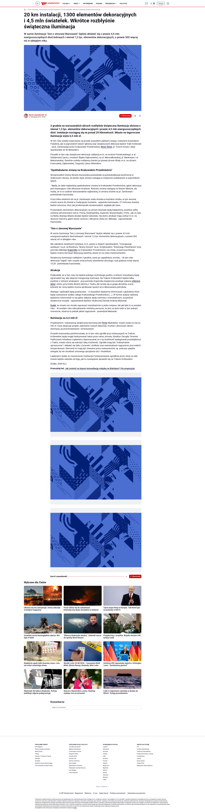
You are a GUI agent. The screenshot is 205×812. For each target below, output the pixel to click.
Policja (37, 754)
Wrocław (105, 751)
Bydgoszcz (106, 765)
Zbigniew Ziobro (73, 754)
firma (104, 323)
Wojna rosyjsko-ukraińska (42, 749)
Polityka (123, 3)
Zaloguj (160, 3)
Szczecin (105, 758)
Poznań (105, 761)
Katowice (105, 775)
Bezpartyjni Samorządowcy (145, 765)
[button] (152, 3)
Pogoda (99, 3)
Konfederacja (141, 756)
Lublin (104, 779)
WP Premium (88, 3)
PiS (138, 747)
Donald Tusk (72, 758)
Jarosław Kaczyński (75, 747)
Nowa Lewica (141, 761)
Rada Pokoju (38, 751)
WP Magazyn (39, 747)
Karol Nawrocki (73, 772)
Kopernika (72, 250)
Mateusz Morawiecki (75, 749)
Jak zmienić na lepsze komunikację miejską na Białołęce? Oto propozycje (100, 368)
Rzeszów (105, 777)
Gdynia (105, 770)
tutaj (75, 807)
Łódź (104, 756)
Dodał (53, 305)
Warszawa (106, 749)
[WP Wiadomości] (52, 3)
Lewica (139, 758)
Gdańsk (105, 763)
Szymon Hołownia (74, 761)
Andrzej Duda (73, 756)
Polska (66, 3)
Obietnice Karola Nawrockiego (43, 763)
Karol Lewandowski (36, 115)
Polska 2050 (140, 763)
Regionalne (110, 3)
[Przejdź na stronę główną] (37, 5)
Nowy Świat (106, 147)
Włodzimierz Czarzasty (75, 765)
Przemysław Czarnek (75, 751)
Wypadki (37, 758)
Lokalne (105, 747)
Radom (105, 772)
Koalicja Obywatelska (143, 749)
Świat (76, 3)
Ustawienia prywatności (136, 793)
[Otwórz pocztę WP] (146, 3)
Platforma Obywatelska (143, 751)
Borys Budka (72, 763)
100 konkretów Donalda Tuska (44, 765)
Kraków (105, 754)
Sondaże (37, 761)
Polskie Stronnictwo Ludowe (145, 754)
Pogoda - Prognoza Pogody (43, 756)
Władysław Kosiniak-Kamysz (77, 768)
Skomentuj (126, 116)
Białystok (105, 768)
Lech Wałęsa (72, 770)
